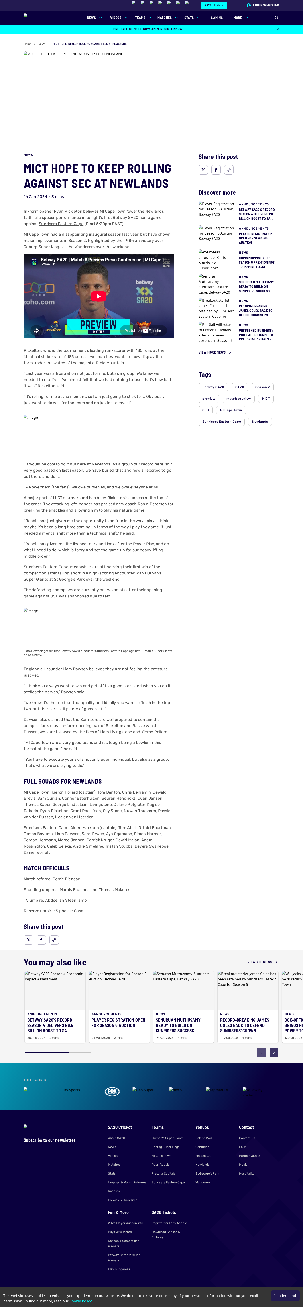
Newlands (260, 422)
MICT (266, 399)
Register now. (171, 29)
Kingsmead (203, 1156)
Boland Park (203, 1138)
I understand (285, 1295)
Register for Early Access (169, 1223)
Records (114, 1191)
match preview (238, 399)
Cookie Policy (80, 1301)
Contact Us (247, 1138)
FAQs (242, 1147)
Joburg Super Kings (165, 1147)
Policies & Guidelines (122, 1200)
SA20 (239, 387)
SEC (205, 410)
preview (208, 399)
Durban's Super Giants (167, 1138)
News (41, 43)
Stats (112, 1173)
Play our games (119, 1269)
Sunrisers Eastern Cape (61, 223)
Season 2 (262, 387)
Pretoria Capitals (163, 1173)
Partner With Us (250, 1156)
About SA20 (116, 1138)
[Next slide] (274, 1052)
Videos (113, 1156)
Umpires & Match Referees (127, 1182)
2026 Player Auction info (125, 1223)
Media (243, 1165)
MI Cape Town (113, 211)
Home (27, 43)
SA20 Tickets (214, 5)
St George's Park (207, 1173)
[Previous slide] (261, 1052)
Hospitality (246, 1173)
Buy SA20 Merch (120, 1232)
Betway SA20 (213, 387)
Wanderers (203, 1182)
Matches (114, 1165)
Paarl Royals (160, 1165)
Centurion (202, 1147)
